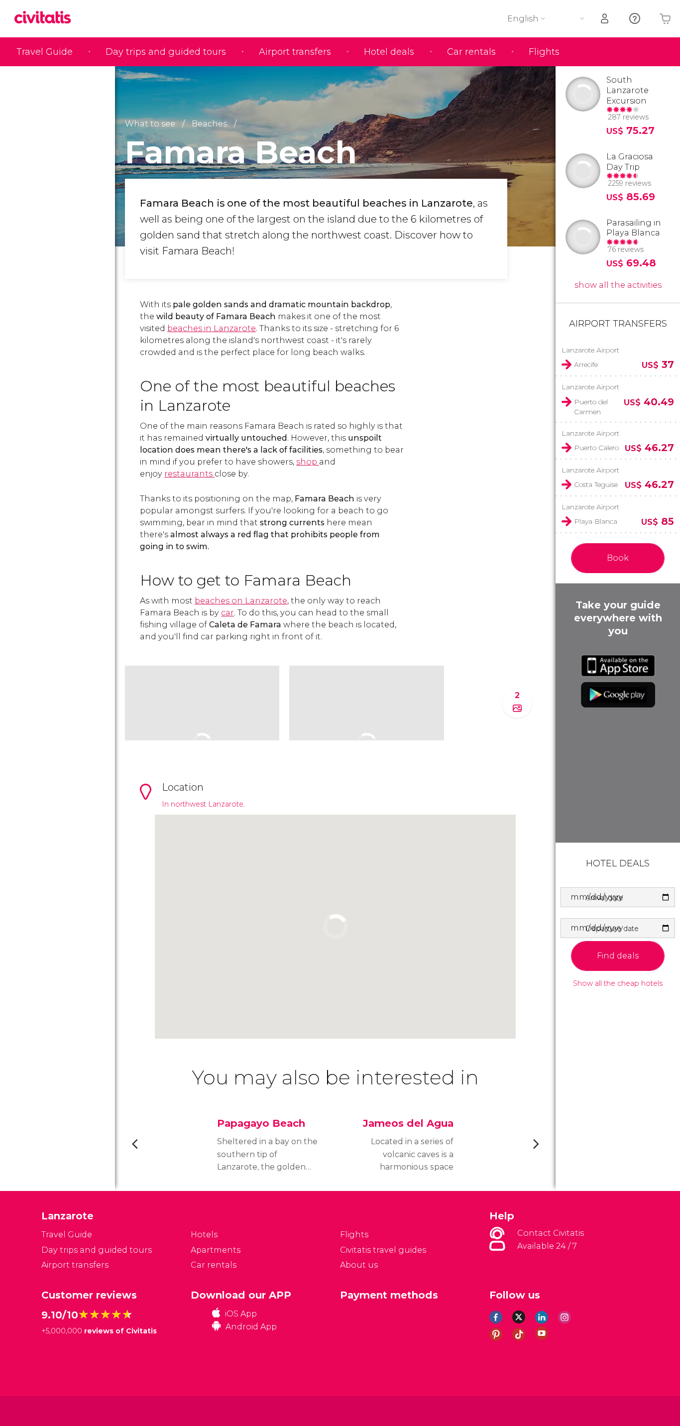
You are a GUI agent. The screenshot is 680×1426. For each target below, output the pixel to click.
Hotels (204, 1234)
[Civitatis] (66, 1410)
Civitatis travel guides (383, 1250)
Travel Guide (44, 51)
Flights (544, 51)
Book (618, 558)
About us (359, 1265)
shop (307, 462)
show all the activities (618, 285)
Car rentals (471, 51)
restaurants (189, 473)
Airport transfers (295, 51)
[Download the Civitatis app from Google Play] (618, 695)
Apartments (215, 1250)
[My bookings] (605, 18)
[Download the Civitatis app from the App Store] (618, 666)
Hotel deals (389, 51)
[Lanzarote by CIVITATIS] (46, 18)
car (227, 612)
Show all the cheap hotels (618, 983)
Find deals (618, 955)
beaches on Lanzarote (241, 600)
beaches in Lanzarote (211, 328)
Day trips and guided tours (166, 51)
